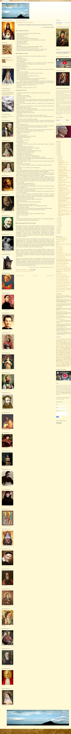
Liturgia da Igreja (66, 354)
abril (58, 222)
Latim (59, 354)
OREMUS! (57, 242)
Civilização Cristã (66, 343)
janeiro (59, 226)
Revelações (65, 361)
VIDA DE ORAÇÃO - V (59, 252)
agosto (59, 217)
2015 (58, 229)
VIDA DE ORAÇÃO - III (59, 249)
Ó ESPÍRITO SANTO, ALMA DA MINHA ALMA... (63, 323)
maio (59, 221)
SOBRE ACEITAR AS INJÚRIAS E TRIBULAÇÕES (63, 163)
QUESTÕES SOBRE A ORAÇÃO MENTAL (64, 198)
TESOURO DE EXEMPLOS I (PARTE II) (62, 279)
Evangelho (64, 348)
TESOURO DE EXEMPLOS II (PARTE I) (62, 280)
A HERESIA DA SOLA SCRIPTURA (61, 327)
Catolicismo (68, 342)
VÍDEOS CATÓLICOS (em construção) (62, 266)
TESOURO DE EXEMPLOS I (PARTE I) (62, 277)
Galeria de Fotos (58, 351)
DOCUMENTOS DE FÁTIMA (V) (63, 179)
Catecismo (62, 342)
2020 (58, 150)
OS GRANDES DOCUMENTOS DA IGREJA (62, 276)
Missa (57, 356)
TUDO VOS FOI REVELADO (60, 256)
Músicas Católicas (63, 356)
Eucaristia (58, 348)
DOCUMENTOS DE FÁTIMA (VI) (63, 172)
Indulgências (61, 353)
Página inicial (35, 275)
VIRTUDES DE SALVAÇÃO (62, 169)
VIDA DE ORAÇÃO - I (59, 246)
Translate (59, 23)
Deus (64, 346)
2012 (58, 233)
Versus (66, 365)
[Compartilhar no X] (32, 269)
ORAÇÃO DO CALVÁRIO (60, 399)
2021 (58, 149)
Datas (57, 346)
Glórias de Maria (65, 351)
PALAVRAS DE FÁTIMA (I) (62, 166)
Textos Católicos (67, 364)
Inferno (66, 353)
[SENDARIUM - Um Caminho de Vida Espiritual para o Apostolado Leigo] (38, 725)
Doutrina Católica (60, 347)
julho (59, 218)
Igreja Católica (59, 352)
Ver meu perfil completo (9, 60)
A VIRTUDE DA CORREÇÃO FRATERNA (64, 197)
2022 (58, 148)
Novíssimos (64, 357)
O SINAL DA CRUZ (59, 273)
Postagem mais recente (20, 275)
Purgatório (58, 361)
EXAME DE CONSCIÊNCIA (60, 241)
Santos (62, 362)
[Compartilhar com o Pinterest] (34, 269)
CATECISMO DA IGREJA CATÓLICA (61, 262)
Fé (56, 349)
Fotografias (60, 350)
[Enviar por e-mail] (30, 269)
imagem (65, 352)
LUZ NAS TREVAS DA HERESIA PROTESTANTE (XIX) (63, 206)
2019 (58, 152)
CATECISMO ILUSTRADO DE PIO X (63, 194)
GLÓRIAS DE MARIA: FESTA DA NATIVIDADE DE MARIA (63, 200)
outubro (59, 158)
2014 (58, 230)
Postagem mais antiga (50, 275)
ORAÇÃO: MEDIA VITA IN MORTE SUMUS (62, 299)
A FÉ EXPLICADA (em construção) (61, 258)
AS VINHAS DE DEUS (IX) (60, 315)
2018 (58, 153)
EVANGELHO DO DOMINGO (60, 319)
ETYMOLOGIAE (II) (59, 307)
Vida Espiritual (60, 366)
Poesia (62, 359)
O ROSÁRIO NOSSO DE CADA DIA (61, 286)
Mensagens (61, 355)
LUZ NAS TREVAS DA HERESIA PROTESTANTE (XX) (63, 188)
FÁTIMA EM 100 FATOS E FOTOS (61, 239)
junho (59, 219)
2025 (58, 144)
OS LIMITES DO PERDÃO (62, 184)
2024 (58, 145)
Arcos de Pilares (10, 59)
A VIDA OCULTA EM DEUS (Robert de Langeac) (63, 285)
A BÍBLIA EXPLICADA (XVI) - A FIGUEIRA (62, 295)
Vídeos (66, 366)
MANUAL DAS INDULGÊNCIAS (61, 265)
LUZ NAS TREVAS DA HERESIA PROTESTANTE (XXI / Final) (63, 176)
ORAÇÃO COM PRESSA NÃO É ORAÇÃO (64, 204)
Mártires (57, 355)
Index (57, 353)
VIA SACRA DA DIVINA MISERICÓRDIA (62, 263)
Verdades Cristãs (59, 365)
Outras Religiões (58, 358)
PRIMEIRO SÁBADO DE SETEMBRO (63, 213)
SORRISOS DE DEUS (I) (6, 90)
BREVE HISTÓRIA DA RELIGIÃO (61, 274)
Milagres (66, 355)
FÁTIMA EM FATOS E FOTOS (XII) (63, 193)
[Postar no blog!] (31, 269)
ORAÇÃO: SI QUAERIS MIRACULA (61, 311)
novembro (59, 157)
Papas (57, 359)
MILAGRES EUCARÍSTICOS (60, 291)
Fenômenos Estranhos (62, 349)
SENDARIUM (11, 6)
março (59, 223)
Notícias (59, 357)
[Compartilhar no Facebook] (33, 269)
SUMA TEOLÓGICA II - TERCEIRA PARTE (62, 283)
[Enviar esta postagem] (29, 269)
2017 (58, 154)
